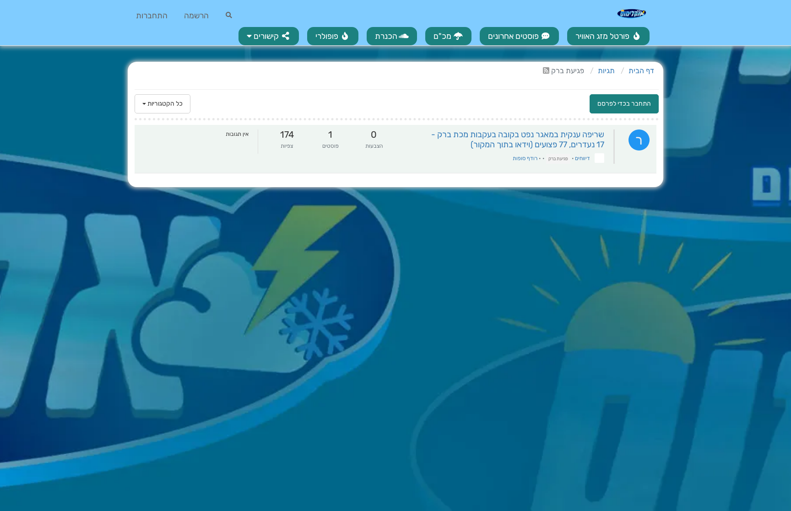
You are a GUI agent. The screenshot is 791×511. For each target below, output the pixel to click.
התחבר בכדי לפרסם (624, 104)
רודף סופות (525, 158)
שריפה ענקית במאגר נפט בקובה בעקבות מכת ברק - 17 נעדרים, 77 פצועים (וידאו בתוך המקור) (517, 139)
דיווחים (582, 158)
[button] (268, 36)
